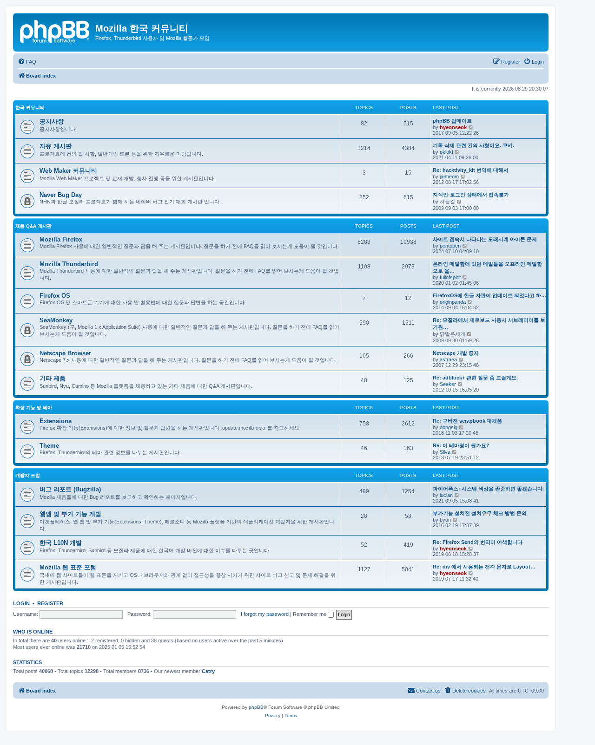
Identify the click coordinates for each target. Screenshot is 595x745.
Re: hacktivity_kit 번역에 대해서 (471, 170)
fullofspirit (450, 277)
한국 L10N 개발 (61, 542)
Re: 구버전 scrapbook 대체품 (467, 421)
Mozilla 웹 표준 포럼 (68, 567)
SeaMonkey (56, 320)
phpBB (256, 707)
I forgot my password (265, 614)
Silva (445, 452)
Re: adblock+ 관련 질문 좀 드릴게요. (475, 377)
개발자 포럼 (27, 475)
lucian (446, 495)
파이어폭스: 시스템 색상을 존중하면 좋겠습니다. (488, 488)
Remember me (310, 614)
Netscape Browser (65, 353)
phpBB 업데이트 (452, 121)
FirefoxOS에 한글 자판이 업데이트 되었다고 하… (489, 295)
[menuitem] (27, 61)
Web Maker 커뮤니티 (68, 170)
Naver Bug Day (61, 194)
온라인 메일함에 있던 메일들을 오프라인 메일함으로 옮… (487, 267)
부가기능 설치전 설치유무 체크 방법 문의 (480, 513)
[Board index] (55, 30)
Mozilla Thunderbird (69, 264)
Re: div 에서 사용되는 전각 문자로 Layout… (484, 566)
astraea (448, 359)
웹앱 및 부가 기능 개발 (70, 513)
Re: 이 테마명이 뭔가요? (461, 445)
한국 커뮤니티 (30, 107)
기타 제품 (53, 378)
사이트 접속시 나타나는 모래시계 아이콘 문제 (485, 239)
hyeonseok (453, 127)
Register (50, 603)
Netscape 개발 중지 (456, 353)
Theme (49, 445)
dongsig (448, 427)
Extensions (56, 421)
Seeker (448, 384)
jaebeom (449, 176)
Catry (208, 671)
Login (21, 603)
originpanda (453, 302)
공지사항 (52, 121)
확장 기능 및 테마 (33, 407)
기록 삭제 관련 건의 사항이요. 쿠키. (473, 145)
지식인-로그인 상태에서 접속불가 (471, 194)
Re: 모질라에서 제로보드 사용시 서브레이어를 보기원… (489, 323)
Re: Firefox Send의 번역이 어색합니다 (477, 542)
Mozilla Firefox (61, 239)
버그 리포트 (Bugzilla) (70, 489)
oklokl (446, 152)
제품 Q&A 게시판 (33, 226)
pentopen (450, 245)
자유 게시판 (56, 146)
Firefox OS (55, 295)
